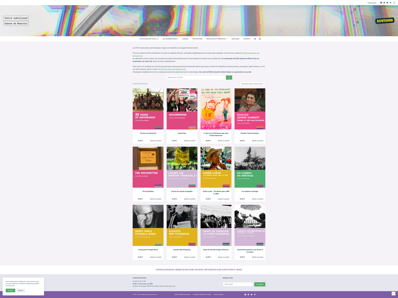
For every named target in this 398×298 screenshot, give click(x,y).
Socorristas (182, 133)
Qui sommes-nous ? (170, 39)
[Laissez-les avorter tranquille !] (182, 167)
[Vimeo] (390, 2)
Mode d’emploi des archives (182, 294)
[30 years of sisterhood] (148, 108)
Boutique (235, 39)
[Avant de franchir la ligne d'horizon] (216, 225)
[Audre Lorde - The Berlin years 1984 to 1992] (216, 167)
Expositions (197, 39)
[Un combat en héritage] (250, 167)
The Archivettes (148, 191)
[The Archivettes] (148, 167)
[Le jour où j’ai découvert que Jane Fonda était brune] (216, 108)
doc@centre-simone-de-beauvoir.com (172, 69)
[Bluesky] (387, 2)
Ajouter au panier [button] (155, 140)
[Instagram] (381, 2)
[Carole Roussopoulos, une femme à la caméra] (250, 225)
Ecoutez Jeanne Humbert (250, 133)
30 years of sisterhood (148, 133)
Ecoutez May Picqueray (182, 249)
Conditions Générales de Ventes (202, 294)
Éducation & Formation (216, 39)
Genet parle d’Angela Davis (148, 249)
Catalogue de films (148, 39)
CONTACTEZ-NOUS (139, 278)
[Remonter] (393, 293)
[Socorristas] (182, 108)
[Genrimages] (372, 2)
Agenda (185, 39)
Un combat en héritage (250, 191)
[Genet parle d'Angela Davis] (148, 225)
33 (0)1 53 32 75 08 (139, 281)
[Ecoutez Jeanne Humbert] (250, 108)
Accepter (10, 290)
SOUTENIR (385, 21)
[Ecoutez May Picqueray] (182, 225)
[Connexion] (260, 39)
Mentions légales (218, 294)
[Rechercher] (394, 2)
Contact (247, 39)
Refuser (20, 290)
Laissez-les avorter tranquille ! (182, 191)
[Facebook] (384, 2)
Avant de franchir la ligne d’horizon (216, 249)
